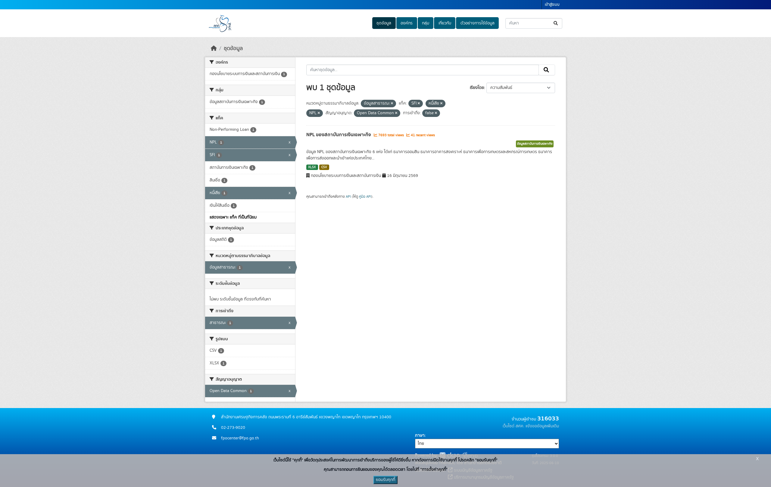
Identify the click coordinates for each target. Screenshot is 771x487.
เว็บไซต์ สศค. (513, 426)
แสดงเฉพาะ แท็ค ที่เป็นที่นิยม (233, 217)
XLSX (312, 167)
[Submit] (556, 23)
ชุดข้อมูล (383, 23)
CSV (324, 167)
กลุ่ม (425, 23)
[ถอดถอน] (392, 103)
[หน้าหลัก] (214, 48)
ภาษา (420, 435)
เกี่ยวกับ (445, 23)
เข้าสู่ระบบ (552, 5)
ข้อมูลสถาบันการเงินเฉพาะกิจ (534, 144)
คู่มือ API (365, 196)
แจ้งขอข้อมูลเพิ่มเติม (542, 426)
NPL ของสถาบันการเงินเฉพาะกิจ (339, 135)
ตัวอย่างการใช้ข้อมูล (477, 23)
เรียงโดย (477, 88)
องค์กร (407, 23)
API (348, 196)
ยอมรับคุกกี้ (385, 480)
